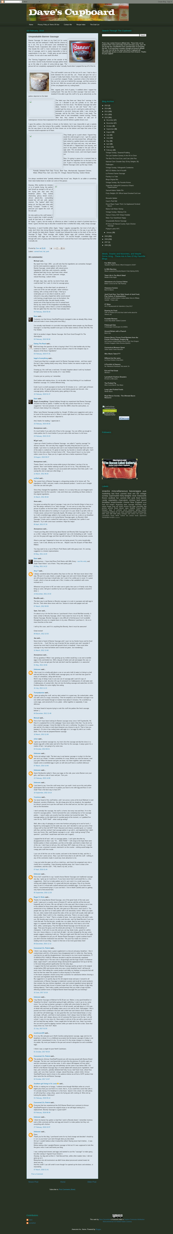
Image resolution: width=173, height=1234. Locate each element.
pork (47, 251)
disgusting (119, 504)
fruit (107, 504)
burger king (111, 506)
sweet (143, 500)
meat (134, 496)
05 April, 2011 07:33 (40, 524)
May (108, 141)
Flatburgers (109, 164)
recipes (112, 411)
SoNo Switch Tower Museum (114, 349)
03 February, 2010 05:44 (42, 312)
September (110, 129)
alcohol (110, 508)
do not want (120, 512)
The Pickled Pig (110, 383)
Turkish (122, 515)
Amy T (36, 571)
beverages (135, 491)
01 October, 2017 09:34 (42, 1052)
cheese (126, 502)
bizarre (126, 506)
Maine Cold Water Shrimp (114, 209)
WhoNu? (107, 372)
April (108, 144)
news (125, 504)
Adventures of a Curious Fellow (116, 282)
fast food (115, 494)
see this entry (82, 561)
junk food (136, 498)
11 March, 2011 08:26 (41, 474)
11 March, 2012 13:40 (41, 650)
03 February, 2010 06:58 (42, 339)
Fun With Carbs (110, 263)
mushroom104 (39, 1033)
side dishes (132, 513)
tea (127, 515)
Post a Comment (37, 1174)
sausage (131, 504)
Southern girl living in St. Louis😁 (46, 1084)
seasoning (105, 512)
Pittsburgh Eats (110, 325)
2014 (106, 108)
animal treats (133, 515)
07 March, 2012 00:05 (41, 606)
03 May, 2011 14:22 (40, 566)
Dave (35, 316)
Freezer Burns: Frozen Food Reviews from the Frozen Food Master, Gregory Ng (121, 338)
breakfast (106, 502)
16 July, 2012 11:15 (40, 688)
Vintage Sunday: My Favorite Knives (118, 182)
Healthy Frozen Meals (138, 508)
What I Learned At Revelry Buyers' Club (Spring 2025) (122, 271)
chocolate (139, 506)
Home (31, 24)
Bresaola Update (111, 198)
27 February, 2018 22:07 (42, 1127)
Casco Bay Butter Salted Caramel (115, 321)
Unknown (37, 669)
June (108, 138)
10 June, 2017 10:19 (41, 992)
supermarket (114, 496)
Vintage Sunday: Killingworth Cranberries (120, 167)
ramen (104, 506)
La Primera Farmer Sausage (115, 173)
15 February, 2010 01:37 (42, 394)
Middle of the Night (111, 277)
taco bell (109, 514)
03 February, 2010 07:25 (42, 354)
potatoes (131, 510)
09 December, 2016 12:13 (42, 944)
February (109, 150)
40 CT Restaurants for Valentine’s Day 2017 (119, 306)
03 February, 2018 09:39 (42, 1112)
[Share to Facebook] (61, 248)
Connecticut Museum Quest (115, 347)
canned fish (125, 498)
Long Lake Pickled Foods (114, 389)
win (134, 494)
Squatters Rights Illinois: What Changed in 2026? (120, 265)
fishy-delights (125, 496)
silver (36, 739)
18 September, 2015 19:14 (43, 793)
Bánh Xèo (108, 333)
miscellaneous (120, 491)
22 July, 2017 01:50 (40, 1028)
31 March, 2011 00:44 (41, 497)
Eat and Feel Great (111, 371)
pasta (135, 512)
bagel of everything (41, 358)
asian (144, 504)
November (110, 123)
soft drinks (119, 506)
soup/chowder (116, 502)
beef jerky (117, 514)
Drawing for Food (111, 310)
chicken (132, 500)
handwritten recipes (108, 517)
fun (117, 498)
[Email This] (55, 248)
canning (140, 512)
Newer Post (33, 1182)
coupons (117, 517)
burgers (112, 504)
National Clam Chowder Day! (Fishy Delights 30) (122, 161)
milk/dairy (138, 504)
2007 (106, 242)
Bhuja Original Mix (112, 179)
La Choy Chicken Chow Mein (114, 360)
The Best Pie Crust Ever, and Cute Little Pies (121, 158)
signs (127, 508)
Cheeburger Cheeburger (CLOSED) (116, 327)
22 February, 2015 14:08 (42, 778)
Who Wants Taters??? (112, 354)
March (108, 147)
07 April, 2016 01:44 (40, 869)
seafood (111, 498)
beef (138, 500)
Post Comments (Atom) (67, 1189)
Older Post (91, 1182)
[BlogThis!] (57, 248)
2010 (106, 117)
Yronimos (37, 797)
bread (116, 508)
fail (44, 251)
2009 (106, 236)
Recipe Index (80, 24)
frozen (104, 498)
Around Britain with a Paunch (115, 331)
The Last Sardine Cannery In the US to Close (121, 155)
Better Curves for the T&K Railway (115, 283)
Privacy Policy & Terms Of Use (48, 24)
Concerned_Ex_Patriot (42, 948)
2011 (106, 114)
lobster (121, 508)
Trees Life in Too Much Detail (115, 275)
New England (136, 502)
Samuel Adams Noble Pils (115, 190)
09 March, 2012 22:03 (41, 634)
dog (145, 506)
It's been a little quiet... (112, 379)
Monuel (36, 718)
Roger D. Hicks (39, 897)
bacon (143, 498)
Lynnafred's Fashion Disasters (116, 377)
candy (104, 500)
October (109, 126)
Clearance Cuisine (111, 288)
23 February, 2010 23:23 (42, 436)
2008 (106, 239)
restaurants (141, 496)
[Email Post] (50, 248)
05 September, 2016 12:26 (43, 892)
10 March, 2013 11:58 (41, 734)
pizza (125, 510)
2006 (106, 245)
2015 (106, 105)
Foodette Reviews (111, 319)
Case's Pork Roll (111, 201)
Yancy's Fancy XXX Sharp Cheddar (118, 215)
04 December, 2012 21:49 (42, 713)
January (109, 232)
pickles (104, 508)
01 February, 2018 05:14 (42, 1098)
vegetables (112, 500)
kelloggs (124, 513)
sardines (112, 512)
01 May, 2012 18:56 (40, 665)
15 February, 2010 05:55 (42, 424)
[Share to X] (59, 248)
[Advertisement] (116, 74)
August (109, 132)
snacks (106, 491)
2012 (106, 111)
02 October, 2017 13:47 (42, 1079)
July (108, 135)
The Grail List (94, 24)
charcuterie (123, 500)
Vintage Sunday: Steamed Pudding (118, 152)
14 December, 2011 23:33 (42, 594)
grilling (138, 510)
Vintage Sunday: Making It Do (116, 212)
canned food (38, 251)
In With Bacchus (110, 269)
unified (36, 478)
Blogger (98, 1229)
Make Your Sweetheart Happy (116, 218)
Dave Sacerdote (104, 1219)
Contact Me (68, 24)
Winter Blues (109, 391)
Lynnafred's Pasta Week (110, 515)
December (110, 120)
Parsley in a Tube (112, 176)
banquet (104, 510)
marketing (106, 494)
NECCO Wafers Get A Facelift (116, 170)
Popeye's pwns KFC (113, 229)
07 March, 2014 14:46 (41, 766)
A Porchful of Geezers (113, 364)
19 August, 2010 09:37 (41, 457)
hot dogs (132, 506)
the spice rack (141, 513)
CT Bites (108, 304)
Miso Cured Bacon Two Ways (114, 385)
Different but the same (113, 358)
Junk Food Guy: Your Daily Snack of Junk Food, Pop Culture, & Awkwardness (122, 295)
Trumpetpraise (39, 693)
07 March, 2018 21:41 (41, 1170)
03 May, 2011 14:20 (40, 554)
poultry (144, 510)
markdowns (129, 512)
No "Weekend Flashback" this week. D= (117, 366)
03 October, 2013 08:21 (42, 749)
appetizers (143, 515)
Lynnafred (32, 1223)
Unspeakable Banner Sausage (116, 221)
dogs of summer (115, 510)
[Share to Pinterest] (64, 248)
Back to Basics (109, 290)
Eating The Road (40, 344)
